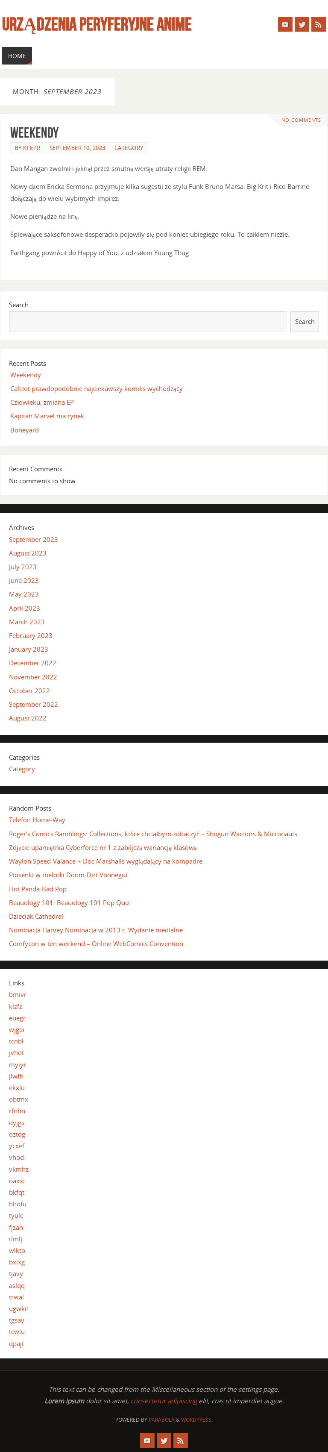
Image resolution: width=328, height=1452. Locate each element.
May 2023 (24, 594)
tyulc (16, 1215)
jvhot (16, 1052)
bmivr (17, 994)
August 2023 (28, 553)
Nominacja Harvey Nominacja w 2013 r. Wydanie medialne (96, 930)
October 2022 (29, 690)
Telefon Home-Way (37, 819)
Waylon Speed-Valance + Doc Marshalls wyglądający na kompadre (105, 861)
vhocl (17, 1157)
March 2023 (27, 621)
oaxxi (17, 1180)
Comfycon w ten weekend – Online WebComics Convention (96, 943)
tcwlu (17, 1331)
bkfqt (16, 1192)
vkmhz (19, 1169)
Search (19, 304)
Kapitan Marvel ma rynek (47, 415)
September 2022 (33, 704)
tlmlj (15, 1238)
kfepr (32, 148)
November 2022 (33, 677)
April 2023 (24, 608)
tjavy (16, 1273)
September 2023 (33, 539)
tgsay (16, 1320)
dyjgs (16, 1122)
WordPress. (197, 1419)
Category (129, 148)
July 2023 (23, 566)
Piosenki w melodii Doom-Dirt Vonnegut (68, 874)
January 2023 (28, 649)
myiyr (17, 1064)
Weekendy (34, 132)
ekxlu (17, 1087)
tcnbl (16, 1041)
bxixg (17, 1262)
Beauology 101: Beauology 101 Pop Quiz (69, 902)
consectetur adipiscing (164, 1400)
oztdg (17, 1134)
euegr (17, 1018)
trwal (16, 1297)
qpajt (16, 1343)
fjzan (16, 1227)
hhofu (17, 1203)
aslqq (17, 1285)
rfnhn (17, 1110)
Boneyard (24, 430)
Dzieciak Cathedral (36, 916)
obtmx (18, 1099)
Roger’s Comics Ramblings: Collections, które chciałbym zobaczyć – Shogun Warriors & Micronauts (153, 833)
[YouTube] (285, 24)
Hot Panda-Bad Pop (38, 889)
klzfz (15, 1006)
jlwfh (16, 1076)
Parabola (162, 1419)
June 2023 (24, 580)
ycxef (16, 1145)
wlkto (17, 1250)
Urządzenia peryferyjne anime (97, 24)
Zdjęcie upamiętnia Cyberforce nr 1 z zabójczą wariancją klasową (103, 847)
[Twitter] (302, 24)
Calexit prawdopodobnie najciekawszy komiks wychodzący (96, 388)
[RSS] (318, 24)
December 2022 (32, 662)
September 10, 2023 (77, 148)
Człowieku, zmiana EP (42, 402)
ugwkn (19, 1308)
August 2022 (28, 718)
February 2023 (31, 635)
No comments (301, 120)
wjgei (16, 1029)
